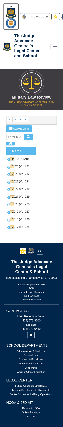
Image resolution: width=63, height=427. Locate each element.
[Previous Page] (15, 119)
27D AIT (31, 416)
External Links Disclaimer (32, 292)
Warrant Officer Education (31, 371)
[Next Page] (20, 119)
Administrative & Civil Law (31, 351)
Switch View (20, 129)
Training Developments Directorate (31, 390)
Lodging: (31, 324)
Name (16, 151)
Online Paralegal (31, 412)
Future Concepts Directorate (31, 385)
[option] (21, 159)
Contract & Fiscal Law (31, 359)
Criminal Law (31, 355)
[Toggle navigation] (55, 46)
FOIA (31, 288)
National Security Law (31, 363)
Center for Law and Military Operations (31, 394)
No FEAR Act (31, 295)
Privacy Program (31, 299)
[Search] (28, 137)
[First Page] (9, 119)
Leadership (31, 367)
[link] (11, 16)
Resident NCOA (31, 408)
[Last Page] (25, 119)
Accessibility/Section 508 (31, 284)
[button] (23, 250)
